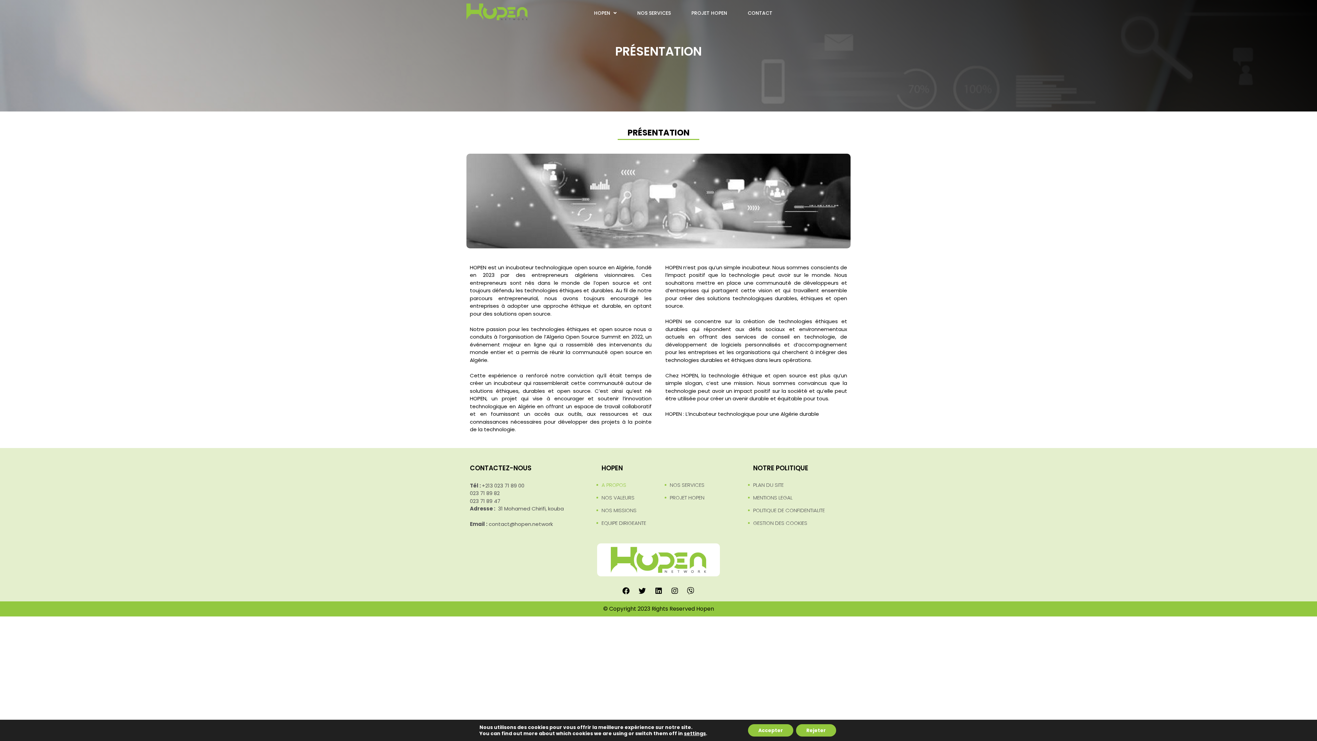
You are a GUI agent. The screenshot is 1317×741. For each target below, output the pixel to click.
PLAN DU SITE (768, 485)
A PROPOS (614, 485)
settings (695, 733)
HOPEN (602, 13)
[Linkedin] (658, 591)
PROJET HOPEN (709, 13)
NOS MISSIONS (619, 510)
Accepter (770, 730)
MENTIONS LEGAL (773, 497)
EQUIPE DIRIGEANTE (624, 523)
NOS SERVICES (654, 13)
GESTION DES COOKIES (780, 523)
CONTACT (760, 13)
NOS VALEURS (618, 497)
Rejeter (816, 730)
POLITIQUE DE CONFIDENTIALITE (789, 510)
